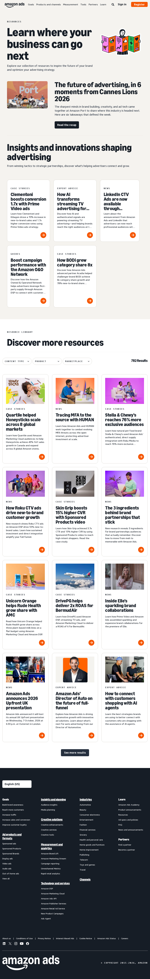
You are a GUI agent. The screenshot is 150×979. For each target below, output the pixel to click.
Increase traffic (9, 814)
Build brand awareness (12, 804)
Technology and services (55, 883)
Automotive (85, 804)
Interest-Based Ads (65, 938)
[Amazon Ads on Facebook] (27, 944)
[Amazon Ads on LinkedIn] (4, 944)
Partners (93, 4)
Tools (83, 4)
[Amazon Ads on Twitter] (10, 944)
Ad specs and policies (128, 819)
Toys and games (87, 864)
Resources (123, 814)
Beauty (83, 809)
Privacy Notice (44, 938)
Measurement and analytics (52, 846)
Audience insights (49, 804)
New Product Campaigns (52, 913)
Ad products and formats (12, 836)
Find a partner (124, 844)
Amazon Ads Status (106, 938)
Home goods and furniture (92, 844)
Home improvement (89, 849)
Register (139, 4)
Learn (103, 4)
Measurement (70, 4)
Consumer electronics (90, 814)
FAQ (120, 824)
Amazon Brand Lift (49, 853)
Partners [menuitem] (123, 839)
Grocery (83, 834)
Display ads (7, 858)
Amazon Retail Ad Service (53, 908)
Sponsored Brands (10, 853)
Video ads (6, 863)
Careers (124, 938)
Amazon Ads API (49, 898)
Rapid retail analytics (50, 873)
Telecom (84, 859)
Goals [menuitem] (5, 799)
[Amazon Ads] (12, 4)
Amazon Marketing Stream (53, 858)
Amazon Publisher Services (53, 903)
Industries (86, 799)
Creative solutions (52, 819)
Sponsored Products (11, 848)
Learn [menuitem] (121, 799)
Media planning (48, 809)
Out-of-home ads (10, 873)
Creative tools (47, 834)
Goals (31, 4)
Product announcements (129, 809)
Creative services (49, 829)
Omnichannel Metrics (51, 868)
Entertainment (86, 819)
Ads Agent (46, 918)
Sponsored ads (9, 843)
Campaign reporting (50, 863)
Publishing (84, 854)
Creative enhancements (52, 824)
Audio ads (6, 868)
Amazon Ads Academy (128, 804)
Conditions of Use (24, 938)
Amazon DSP (47, 888)
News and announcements (130, 829)
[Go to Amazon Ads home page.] (30, 962)
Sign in (122, 4)
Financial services (88, 829)
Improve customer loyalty (14, 824)
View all (6, 878)
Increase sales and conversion (16, 819)
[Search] (113, 4)
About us (6, 938)
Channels (85, 879)
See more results (75, 752)
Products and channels (48, 4)
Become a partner (126, 849)
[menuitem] (17, 859)
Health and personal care (91, 839)
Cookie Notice (85, 938)
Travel (83, 869)
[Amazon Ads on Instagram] (16, 944)
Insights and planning (53, 799)
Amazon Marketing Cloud (52, 893)
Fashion (83, 824)
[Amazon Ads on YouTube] (21, 944)
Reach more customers (13, 809)
